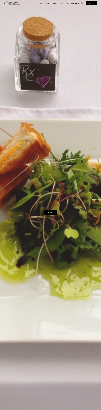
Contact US (50, 212)
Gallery (61, 3)
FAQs (67, 3)
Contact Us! (91, 3)
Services (47, 3)
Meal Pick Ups (75, 3)
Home (40, 3)
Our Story (54, 3)
